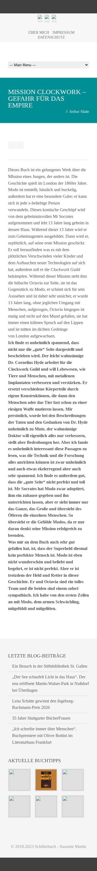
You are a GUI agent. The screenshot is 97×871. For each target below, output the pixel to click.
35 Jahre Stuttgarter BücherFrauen (41, 718)
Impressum (63, 33)
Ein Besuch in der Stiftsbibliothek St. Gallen (49, 666)
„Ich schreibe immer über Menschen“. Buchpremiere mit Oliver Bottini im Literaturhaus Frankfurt (44, 736)
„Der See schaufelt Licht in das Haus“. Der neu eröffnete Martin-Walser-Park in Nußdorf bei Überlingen (50, 684)
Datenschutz (51, 37)
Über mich (38, 33)
